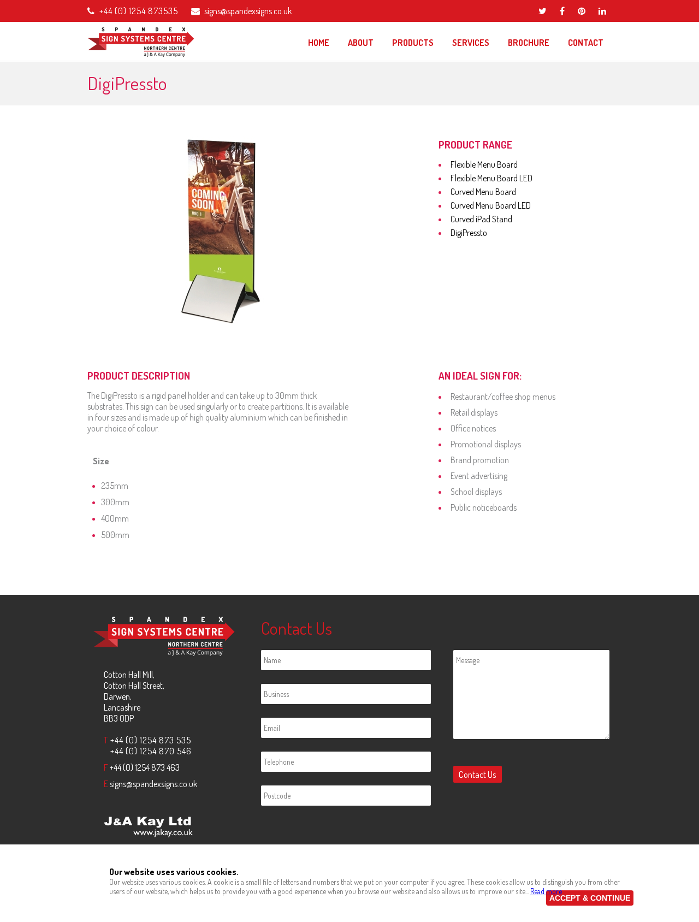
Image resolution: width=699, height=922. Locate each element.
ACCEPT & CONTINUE (589, 898)
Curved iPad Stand (481, 219)
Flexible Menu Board (484, 164)
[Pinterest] (581, 10)
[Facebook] (562, 10)
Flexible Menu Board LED (491, 178)
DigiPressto (469, 232)
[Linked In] (602, 10)
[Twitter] (542, 10)
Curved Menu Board (483, 191)
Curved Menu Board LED (491, 205)
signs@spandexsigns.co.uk (248, 10)
